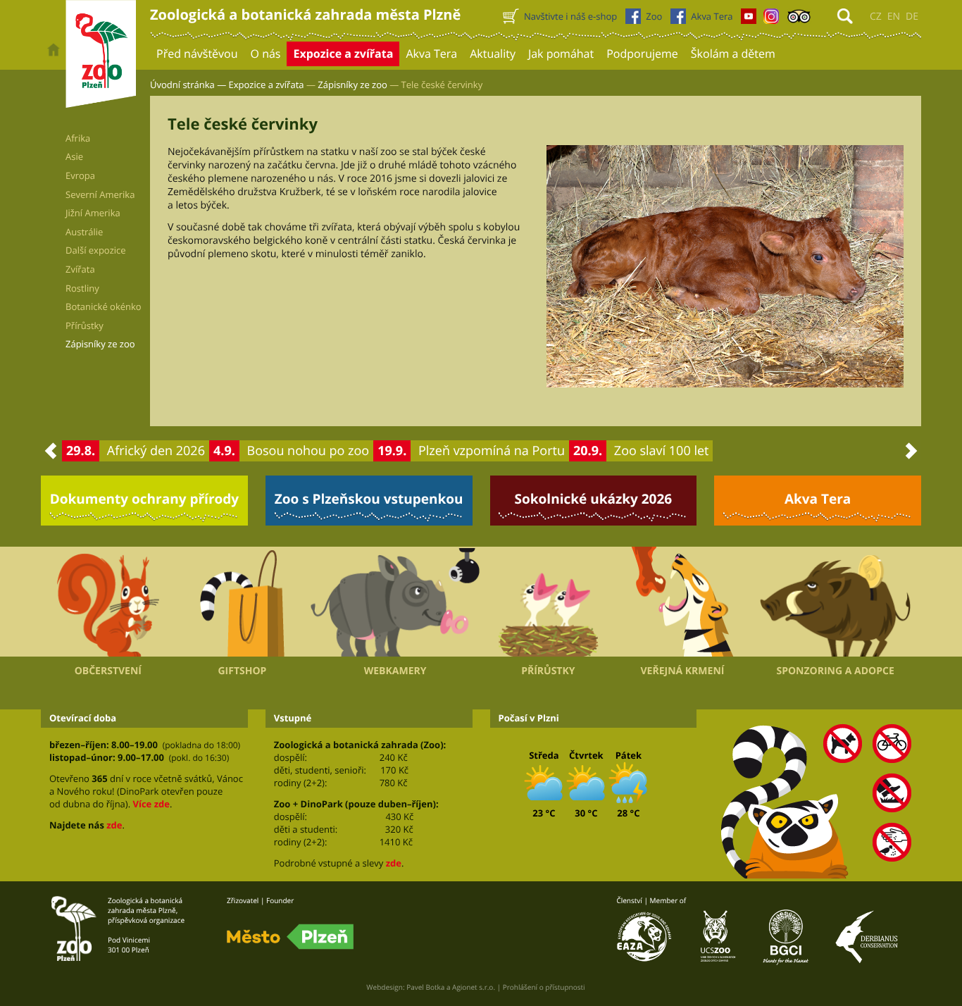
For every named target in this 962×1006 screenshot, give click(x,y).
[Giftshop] (242, 602)
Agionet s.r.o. (473, 987)
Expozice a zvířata (266, 84)
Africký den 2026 (156, 450)
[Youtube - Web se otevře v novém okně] (748, 19)
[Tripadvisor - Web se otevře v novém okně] (799, 19)
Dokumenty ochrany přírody (144, 499)
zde (114, 825)
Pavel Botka (425, 987)
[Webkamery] (395, 602)
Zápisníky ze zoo (352, 84)
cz (876, 16)
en (893, 16)
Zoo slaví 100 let (661, 450)
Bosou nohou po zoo (308, 450)
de (912, 16)
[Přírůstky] (548, 602)
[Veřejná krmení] (683, 602)
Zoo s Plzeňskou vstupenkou (369, 499)
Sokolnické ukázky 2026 (594, 499)
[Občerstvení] (108, 602)
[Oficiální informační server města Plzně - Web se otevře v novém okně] (290, 937)
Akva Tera (818, 499)
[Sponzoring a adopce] (835, 602)
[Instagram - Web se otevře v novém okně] (771, 19)
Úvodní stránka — (188, 84)
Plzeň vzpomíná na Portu (491, 450)
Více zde (150, 803)
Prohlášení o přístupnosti (544, 987)
